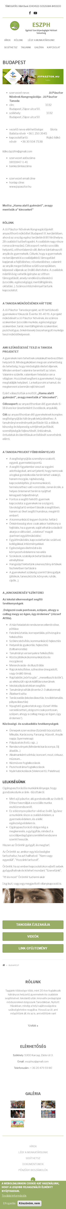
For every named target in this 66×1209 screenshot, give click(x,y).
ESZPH (41, 25)
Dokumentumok (33, 1164)
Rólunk (18, 40)
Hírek (7, 40)
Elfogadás (9, 1203)
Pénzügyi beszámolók (33, 1170)
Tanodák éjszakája (33, 924)
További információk (14, 1195)
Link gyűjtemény (33, 948)
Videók (33, 936)
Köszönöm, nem (29, 1203)
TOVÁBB (32, 1025)
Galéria (39, 47)
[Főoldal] (33, 1179)
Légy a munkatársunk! (41, 40)
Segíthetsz (33, 1158)
